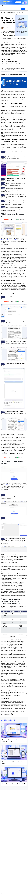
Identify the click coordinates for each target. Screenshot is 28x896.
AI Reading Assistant (11, 12)
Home (4, 12)
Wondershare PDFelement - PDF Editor (10, 239)
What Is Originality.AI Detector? (12, 61)
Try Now (23, 8)
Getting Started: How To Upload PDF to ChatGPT (13, 783)
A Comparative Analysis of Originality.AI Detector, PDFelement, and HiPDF (15, 69)
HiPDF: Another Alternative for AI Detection (14, 66)
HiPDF (7, 484)
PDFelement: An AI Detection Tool (13, 63)
